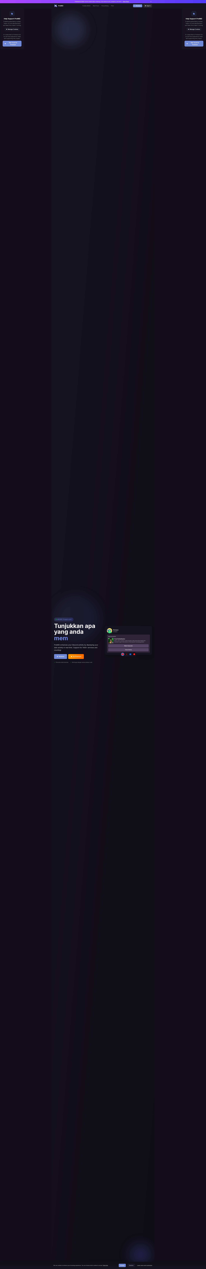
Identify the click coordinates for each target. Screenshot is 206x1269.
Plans (112, 5)
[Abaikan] (151, 2)
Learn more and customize (144, 1265)
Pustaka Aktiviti (86, 5)
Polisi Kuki (105, 1265)
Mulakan (138, 5)
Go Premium (77, 656)
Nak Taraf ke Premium (13, 43)
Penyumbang (104, 5)
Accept (122, 1265)
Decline (131, 1265)
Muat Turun (96, 5)
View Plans (126, 1)
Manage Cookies (13, 29)
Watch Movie (128, 647)
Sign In (149, 5)
